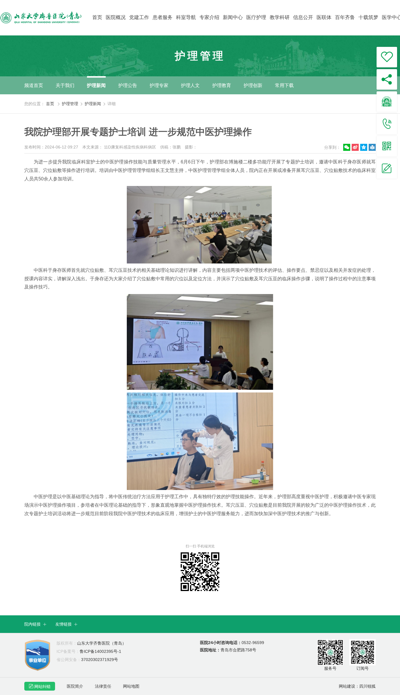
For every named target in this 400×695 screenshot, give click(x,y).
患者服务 (162, 17)
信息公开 (303, 17)
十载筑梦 (368, 17)
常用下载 (284, 85)
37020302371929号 (87, 659)
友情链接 (66, 624)
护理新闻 (96, 85)
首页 (97, 17)
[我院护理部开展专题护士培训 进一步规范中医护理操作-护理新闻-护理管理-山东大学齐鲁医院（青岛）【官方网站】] (46, 17)
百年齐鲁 (345, 17)
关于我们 (65, 85)
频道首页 (33, 85)
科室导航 (186, 17)
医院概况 (116, 17)
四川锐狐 (367, 686)
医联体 (324, 17)
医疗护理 (256, 17)
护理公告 (127, 85)
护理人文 (190, 85)
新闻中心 (233, 17)
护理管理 (70, 103)
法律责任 (103, 686)
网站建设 (347, 686)
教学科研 (280, 17)
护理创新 (253, 85)
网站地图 (131, 686)
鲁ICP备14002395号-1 (89, 651)
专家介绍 (209, 17)
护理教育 (221, 85)
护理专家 (159, 85)
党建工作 (139, 17)
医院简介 (75, 686)
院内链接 (35, 624)
